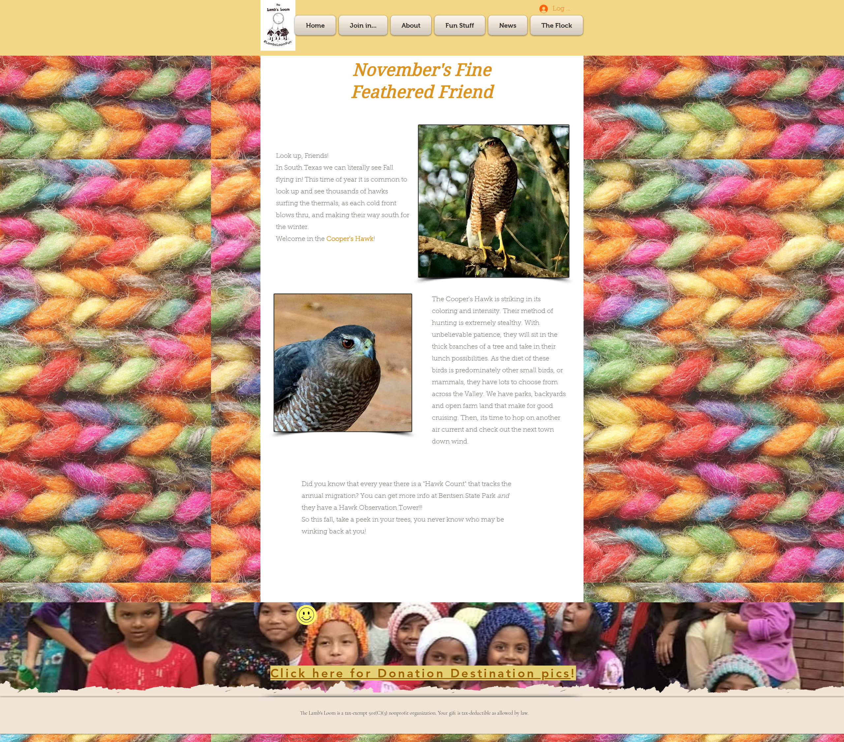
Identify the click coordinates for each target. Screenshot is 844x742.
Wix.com (367, 739)
